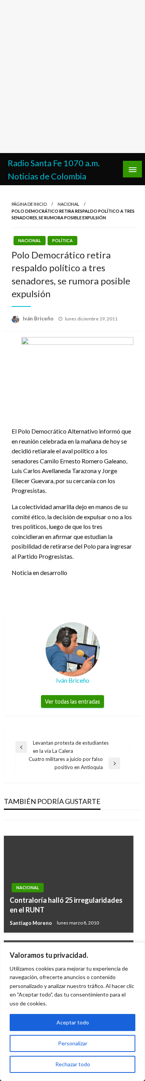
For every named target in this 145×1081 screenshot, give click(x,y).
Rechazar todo (72, 1064)
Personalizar (72, 1043)
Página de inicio (29, 204)
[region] (72, 1011)
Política (62, 240)
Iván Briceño (39, 318)
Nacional (68, 204)
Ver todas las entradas (72, 701)
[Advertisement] (72, 76)
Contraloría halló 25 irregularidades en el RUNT (66, 905)
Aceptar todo (72, 1022)
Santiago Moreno (31, 923)
